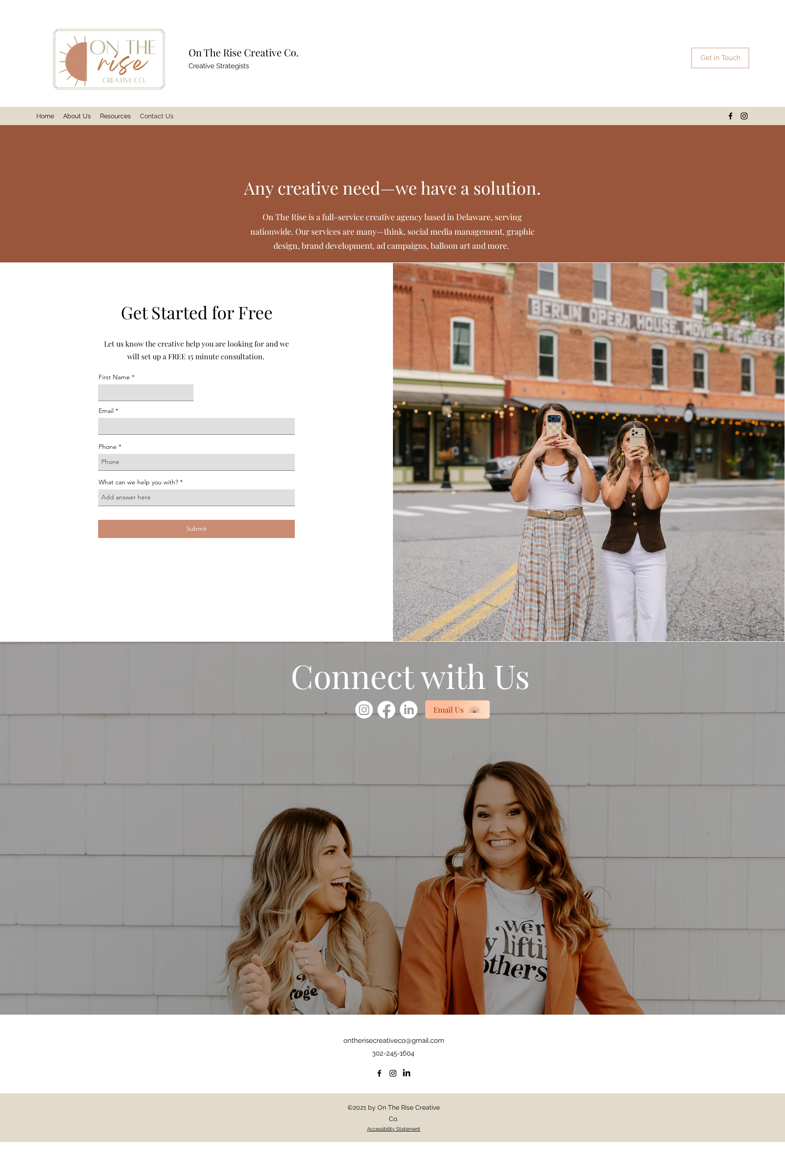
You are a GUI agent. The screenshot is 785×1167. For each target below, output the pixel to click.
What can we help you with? (138, 482)
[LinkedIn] (408, 710)
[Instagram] (744, 116)
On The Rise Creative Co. (244, 52)
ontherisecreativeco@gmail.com (393, 1040)
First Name (114, 377)
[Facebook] (730, 116)
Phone (108, 446)
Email (106, 410)
